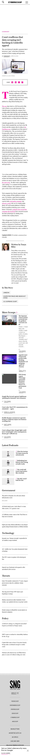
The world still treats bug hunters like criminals (21, 471)
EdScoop (15, 713)
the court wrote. (6, 182)
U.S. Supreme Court (10, 301)
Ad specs (15, 737)
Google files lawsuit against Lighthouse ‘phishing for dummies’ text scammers (14, 397)
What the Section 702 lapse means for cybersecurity (22, 453)
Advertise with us (15, 733)
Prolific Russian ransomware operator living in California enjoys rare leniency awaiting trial (14, 419)
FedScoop (15, 701)
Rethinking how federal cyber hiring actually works (22, 462)
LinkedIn (6, 292)
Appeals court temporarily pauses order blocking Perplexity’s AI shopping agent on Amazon (23, 361)
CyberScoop (15, 717)
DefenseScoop (15, 705)
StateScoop (15, 709)
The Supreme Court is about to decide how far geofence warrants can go (23, 320)
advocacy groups (6, 203)
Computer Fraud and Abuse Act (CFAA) (14, 297)
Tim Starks (22, 351)
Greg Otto (22, 370)
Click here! (5, 753)
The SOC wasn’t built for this (21, 479)
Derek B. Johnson (9, 412)
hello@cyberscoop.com (15, 745)
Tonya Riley (7, 56)
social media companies (15, 201)
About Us (15, 693)
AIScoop (15, 721)
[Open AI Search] (5, 2)
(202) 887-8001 (15, 741)
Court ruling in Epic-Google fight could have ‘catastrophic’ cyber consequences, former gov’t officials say (14, 432)
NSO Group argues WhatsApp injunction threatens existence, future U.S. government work (22, 381)
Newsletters (15, 729)
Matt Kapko (7, 424)
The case (4, 106)
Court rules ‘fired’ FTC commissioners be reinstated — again (15, 408)
